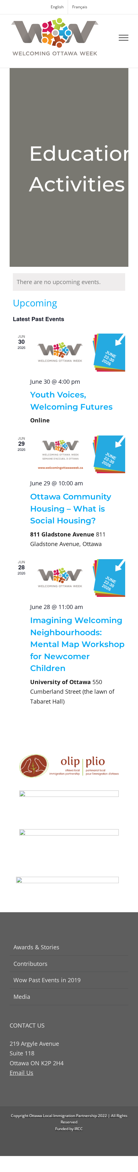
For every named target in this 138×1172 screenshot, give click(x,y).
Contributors (30, 964)
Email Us (21, 1072)
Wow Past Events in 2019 (47, 980)
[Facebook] (63, 1142)
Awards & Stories (36, 947)
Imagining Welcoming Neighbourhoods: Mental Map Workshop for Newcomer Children (77, 644)
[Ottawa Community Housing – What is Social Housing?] (77, 455)
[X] (74, 1142)
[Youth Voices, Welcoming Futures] (77, 353)
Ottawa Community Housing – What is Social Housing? (70, 508)
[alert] (69, 282)
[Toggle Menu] (124, 38)
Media (21, 996)
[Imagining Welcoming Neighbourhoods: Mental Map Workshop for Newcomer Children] (77, 578)
